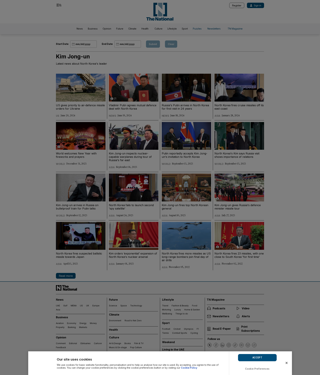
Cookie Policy (189, 367)
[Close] (286, 363)
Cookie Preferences (257, 368)
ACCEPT (257, 357)
